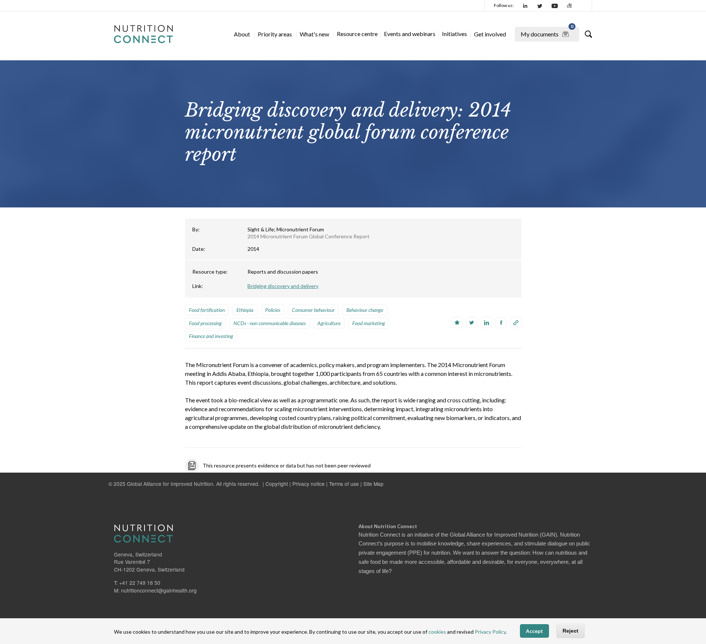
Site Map (373, 483)
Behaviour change (364, 310)
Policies (272, 310)
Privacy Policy (490, 632)
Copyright (276, 483)
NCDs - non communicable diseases (269, 323)
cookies (437, 632)
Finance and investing (211, 336)
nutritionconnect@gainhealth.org (159, 590)
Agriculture (328, 323)
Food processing (205, 323)
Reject (570, 631)
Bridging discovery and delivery (282, 286)
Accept (534, 631)
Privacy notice (308, 483)
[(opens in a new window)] (525, 5)
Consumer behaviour (313, 310)
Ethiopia (244, 310)
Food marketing (368, 323)
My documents (547, 32)
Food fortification (207, 310)
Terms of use (344, 483)
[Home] (143, 34)
